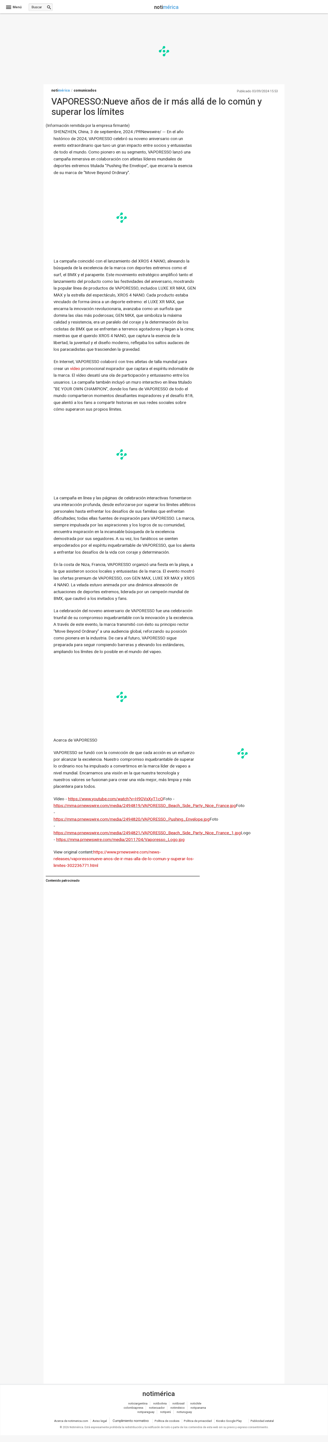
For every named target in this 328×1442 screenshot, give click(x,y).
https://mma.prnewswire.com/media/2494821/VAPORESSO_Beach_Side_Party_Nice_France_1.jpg (147, 833)
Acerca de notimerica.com (71, 1421)
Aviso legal (100, 1421)
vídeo (75, 369)
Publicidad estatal (262, 1421)
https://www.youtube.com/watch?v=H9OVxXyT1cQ (115, 799)
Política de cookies (167, 1421)
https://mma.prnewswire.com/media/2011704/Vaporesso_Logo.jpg (120, 840)
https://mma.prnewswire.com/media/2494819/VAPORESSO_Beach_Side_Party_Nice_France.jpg (145, 806)
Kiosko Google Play (229, 1421)
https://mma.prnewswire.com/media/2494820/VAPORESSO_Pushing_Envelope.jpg (132, 819)
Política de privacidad (198, 1421)
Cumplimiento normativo (131, 1420)
